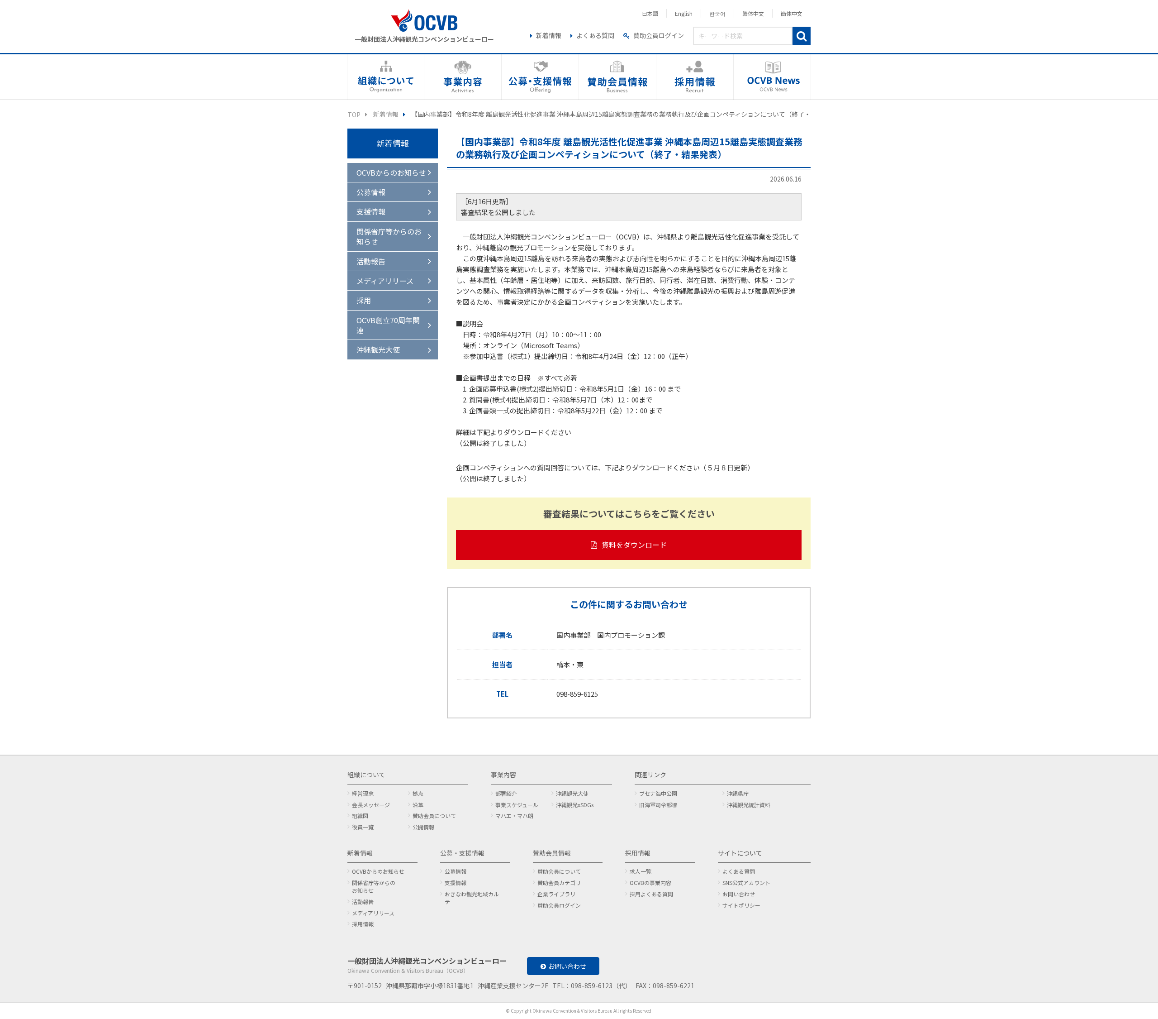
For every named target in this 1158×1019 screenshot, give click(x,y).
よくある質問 (595, 35)
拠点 (418, 793)
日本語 (650, 13)
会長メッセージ (371, 805)
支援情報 (370, 211)
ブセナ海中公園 (658, 793)
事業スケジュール (516, 805)
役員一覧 (363, 827)
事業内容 (503, 774)
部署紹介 (506, 793)
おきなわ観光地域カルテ (472, 897)
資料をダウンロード (634, 544)
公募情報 (370, 192)
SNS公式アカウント (746, 882)
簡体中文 (791, 13)
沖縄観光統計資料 (748, 805)
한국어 (717, 13)
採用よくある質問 (651, 894)
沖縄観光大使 (378, 349)
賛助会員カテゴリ (559, 882)
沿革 (418, 805)
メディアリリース (384, 280)
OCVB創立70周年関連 (388, 325)
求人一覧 (640, 871)
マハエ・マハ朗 (514, 815)
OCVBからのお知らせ (391, 172)
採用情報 (363, 924)
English (684, 13)
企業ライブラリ (556, 894)
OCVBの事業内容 (650, 882)
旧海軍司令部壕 (658, 805)
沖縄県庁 (738, 793)
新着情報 (548, 35)
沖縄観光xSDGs (574, 805)
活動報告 (370, 261)
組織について (366, 774)
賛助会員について (434, 815)
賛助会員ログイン (658, 35)
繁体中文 (753, 13)
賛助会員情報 (552, 852)
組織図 (360, 815)
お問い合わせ (738, 894)
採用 (363, 300)
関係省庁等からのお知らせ (389, 236)
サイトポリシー (741, 905)
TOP (354, 114)
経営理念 (363, 793)
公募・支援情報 (462, 852)
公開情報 (423, 827)
